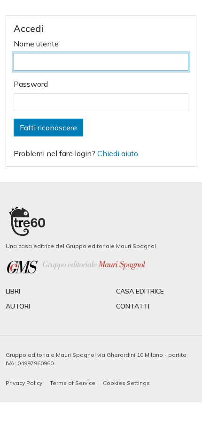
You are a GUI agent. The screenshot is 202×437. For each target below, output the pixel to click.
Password (31, 84)
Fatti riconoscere (48, 127)
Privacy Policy (24, 382)
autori (18, 306)
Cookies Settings (126, 382)
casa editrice (140, 291)
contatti (132, 306)
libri (13, 291)
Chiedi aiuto (117, 153)
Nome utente (36, 43)
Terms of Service (72, 382)
